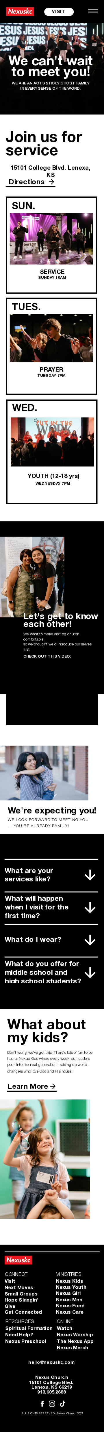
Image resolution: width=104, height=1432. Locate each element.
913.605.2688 (51, 1393)
